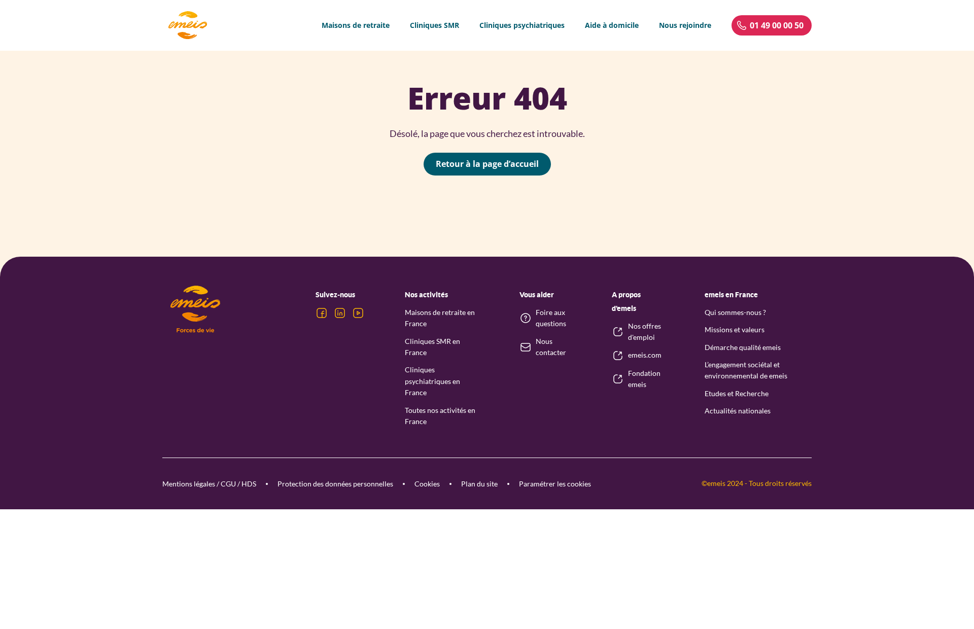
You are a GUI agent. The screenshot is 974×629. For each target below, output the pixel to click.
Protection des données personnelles (335, 483)
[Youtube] (358, 313)
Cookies (427, 483)
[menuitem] (356, 25)
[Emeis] (187, 25)
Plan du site (479, 483)
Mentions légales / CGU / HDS (209, 483)
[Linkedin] (340, 313)
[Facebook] (322, 313)
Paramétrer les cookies (555, 483)
